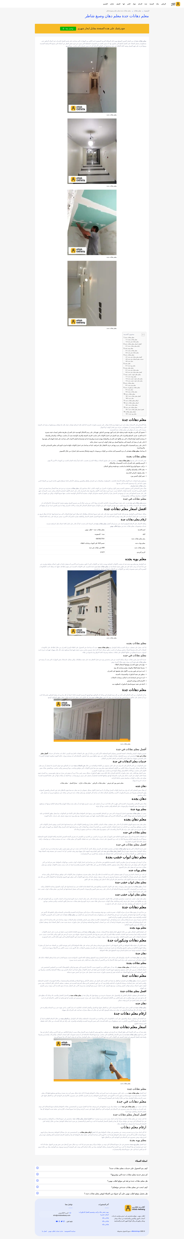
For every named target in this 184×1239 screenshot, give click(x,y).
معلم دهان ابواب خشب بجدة (133, 374)
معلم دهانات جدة (129, 337)
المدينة (152, 4)
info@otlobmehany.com (61, 1215)
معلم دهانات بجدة (132, 339)
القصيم (105, 4)
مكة (157, 4)
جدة (146, 4)
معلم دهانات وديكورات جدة (132, 387)
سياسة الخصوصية (69, 1231)
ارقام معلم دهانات (131, 412)
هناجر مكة (105, 1218)
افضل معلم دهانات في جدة (135, 372)
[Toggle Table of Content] (142, 334)
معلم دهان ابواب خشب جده (135, 381)
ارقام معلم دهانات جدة (134, 346)
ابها (124, 4)
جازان (112, 4)
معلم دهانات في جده (133, 352)
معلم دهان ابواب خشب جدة (135, 378)
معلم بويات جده (132, 376)
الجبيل (118, 4)
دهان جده (130, 361)
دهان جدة (130, 389)
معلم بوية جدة (131, 365)
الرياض (163, 4)
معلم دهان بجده (129, 368)
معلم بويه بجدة (133, 414)
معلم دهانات (137, 11)
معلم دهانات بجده (132, 350)
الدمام (140, 4)
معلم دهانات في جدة (133, 341)
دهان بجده (127, 363)
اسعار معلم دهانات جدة (132, 403)
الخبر (128, 4)
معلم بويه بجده (129, 348)
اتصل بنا (44, 1231)
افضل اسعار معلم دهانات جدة (133, 344)
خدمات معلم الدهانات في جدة (135, 359)
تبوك (134, 4)
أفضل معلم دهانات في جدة (135, 357)
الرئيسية (146, 11)
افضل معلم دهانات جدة (135, 396)
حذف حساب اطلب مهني (55, 1231)
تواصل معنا (69, 29)
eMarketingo (135, 1231)
